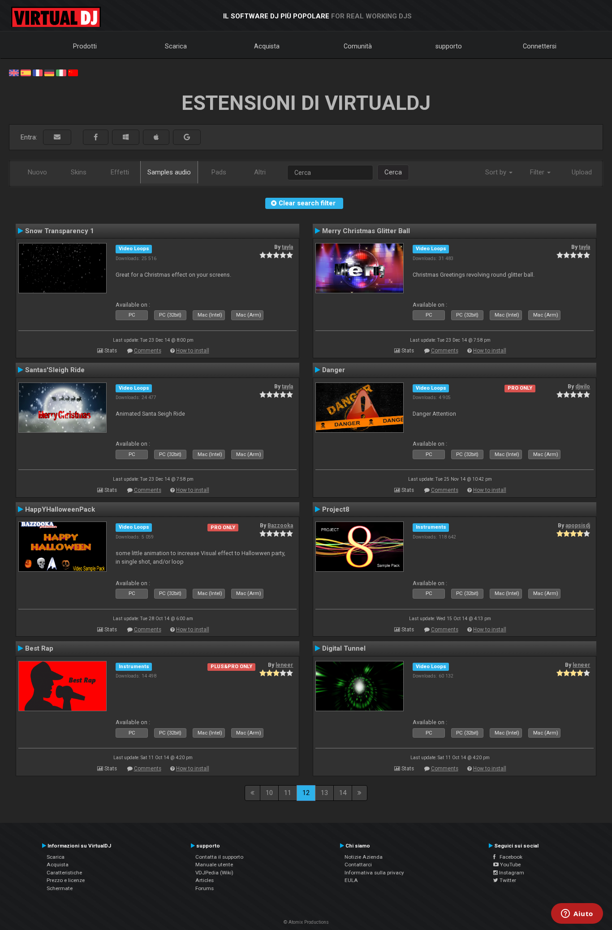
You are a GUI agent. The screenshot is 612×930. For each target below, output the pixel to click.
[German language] (49, 72)
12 (306, 793)
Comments (147, 351)
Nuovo (37, 172)
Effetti (120, 172)
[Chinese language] (73, 72)
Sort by (496, 172)
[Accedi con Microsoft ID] (125, 137)
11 (287, 793)
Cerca (393, 172)
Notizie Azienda (364, 857)
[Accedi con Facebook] (95, 137)
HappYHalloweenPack (60, 509)
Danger (333, 370)
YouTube (510, 864)
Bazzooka (280, 525)
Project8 (335, 509)
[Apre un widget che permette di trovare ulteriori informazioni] (577, 914)
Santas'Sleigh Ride (55, 370)
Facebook (509, 857)
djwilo (582, 386)
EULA (351, 880)
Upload (582, 172)
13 (324, 793)
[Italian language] (61, 72)
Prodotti (85, 46)
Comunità (358, 46)
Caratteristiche (64, 872)
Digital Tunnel (344, 648)
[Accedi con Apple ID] (156, 137)
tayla (287, 247)
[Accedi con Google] (187, 137)
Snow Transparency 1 (59, 231)
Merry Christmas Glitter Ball (366, 231)
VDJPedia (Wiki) (214, 872)
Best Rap (39, 648)
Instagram (511, 872)
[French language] (38, 72)
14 (342, 793)
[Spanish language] (25, 72)
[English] (14, 72)
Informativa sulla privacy (374, 872)
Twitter (507, 880)
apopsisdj (577, 525)
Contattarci (358, 864)
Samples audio (169, 172)
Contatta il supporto (219, 857)
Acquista (267, 46)
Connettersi (539, 46)
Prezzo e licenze (66, 880)
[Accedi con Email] (57, 137)
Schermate (60, 888)
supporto (448, 46)
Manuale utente (214, 864)
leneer (284, 665)
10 (269, 793)
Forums (204, 888)
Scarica (176, 46)
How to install (192, 351)
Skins (78, 172)
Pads (218, 172)
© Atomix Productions (306, 922)
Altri (260, 172)
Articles (204, 880)
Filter (538, 172)
